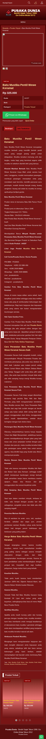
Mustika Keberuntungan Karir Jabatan (32, 701)
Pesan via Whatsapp (18, 115)
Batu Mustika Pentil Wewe (16, 662)
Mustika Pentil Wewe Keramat (18, 664)
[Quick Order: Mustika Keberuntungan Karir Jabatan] (42, 697)
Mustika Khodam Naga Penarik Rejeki (11, 701)
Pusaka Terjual (29, 107)
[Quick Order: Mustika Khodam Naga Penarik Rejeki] (21, 697)
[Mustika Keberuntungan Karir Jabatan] (33, 689)
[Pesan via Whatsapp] (35, 3)
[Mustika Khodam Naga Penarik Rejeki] (13, 689)
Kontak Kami (7, 3)
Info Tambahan (24, 128)
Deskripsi (9, 128)
